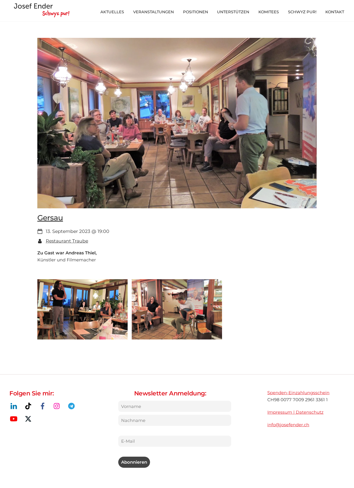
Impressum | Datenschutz (295, 412)
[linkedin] (14, 406)
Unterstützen (233, 12)
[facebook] (43, 406)
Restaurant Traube (67, 241)
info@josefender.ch (288, 424)
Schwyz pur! (302, 12)
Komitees (268, 12)
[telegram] (72, 406)
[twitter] (29, 419)
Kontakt (334, 12)
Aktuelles (112, 12)
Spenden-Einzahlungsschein (298, 392)
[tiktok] (29, 406)
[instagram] (58, 406)
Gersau (50, 217)
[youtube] (14, 419)
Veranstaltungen (153, 12)
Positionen (195, 12)
